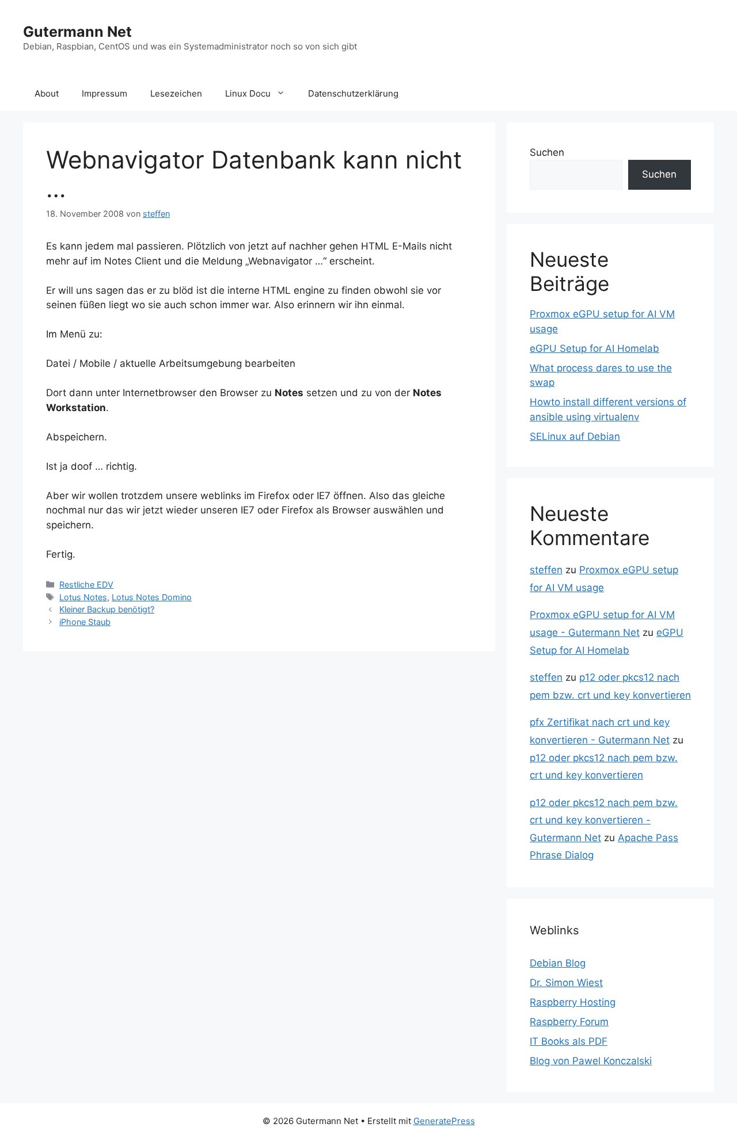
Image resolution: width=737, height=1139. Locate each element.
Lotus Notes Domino (152, 597)
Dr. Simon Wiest (566, 982)
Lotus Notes (83, 597)
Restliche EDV (86, 584)
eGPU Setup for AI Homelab (594, 348)
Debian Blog (558, 963)
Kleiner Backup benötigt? (106, 609)
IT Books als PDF (568, 1041)
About (47, 93)
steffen (546, 570)
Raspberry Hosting (573, 1002)
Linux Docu (248, 93)
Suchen (547, 152)
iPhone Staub (85, 622)
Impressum (104, 93)
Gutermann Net (77, 31)
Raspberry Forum (569, 1021)
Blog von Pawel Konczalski (591, 1061)
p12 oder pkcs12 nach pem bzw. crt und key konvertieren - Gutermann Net (604, 820)
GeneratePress (444, 1120)
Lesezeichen (176, 93)
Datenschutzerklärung (353, 93)
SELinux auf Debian (575, 436)
